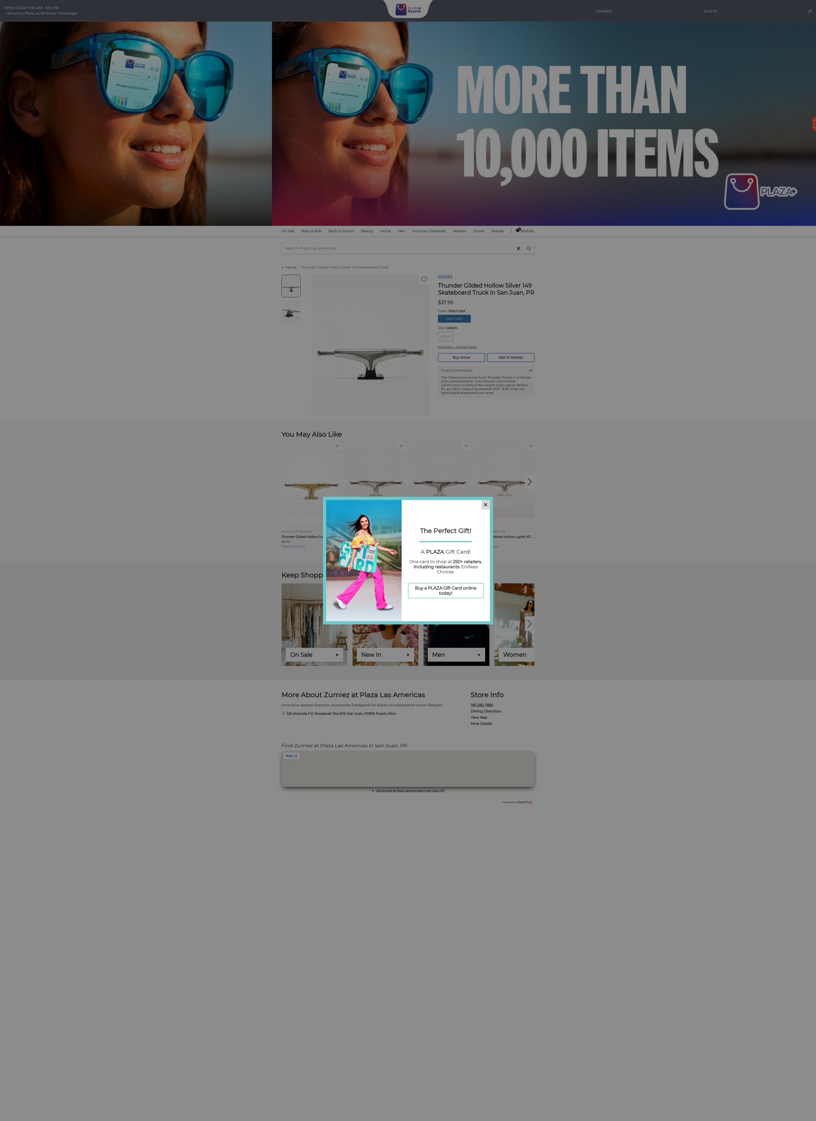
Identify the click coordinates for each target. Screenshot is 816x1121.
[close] (485, 505)
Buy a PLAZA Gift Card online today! (445, 590)
